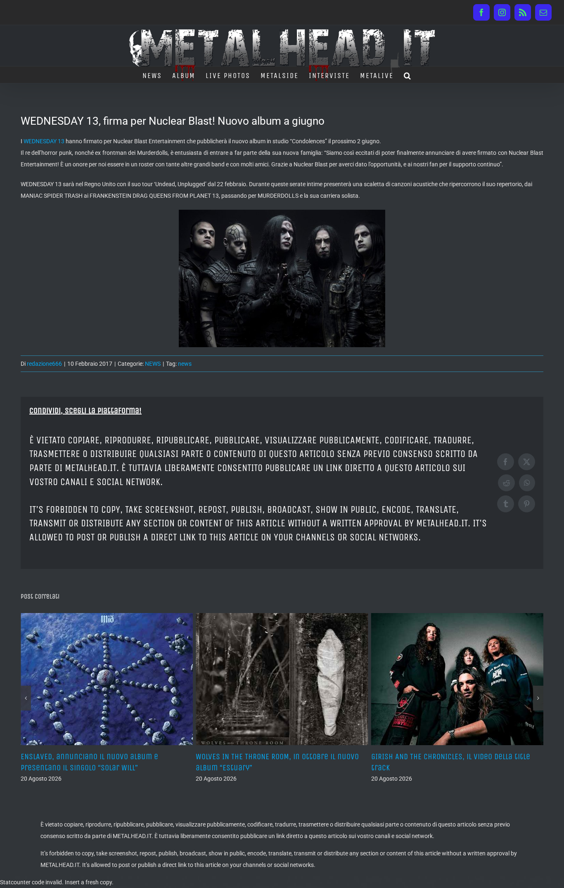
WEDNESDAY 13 (44, 141)
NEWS (153, 363)
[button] (408, 74)
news (185, 363)
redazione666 (44, 363)
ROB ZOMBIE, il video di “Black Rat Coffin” (444, 756)
